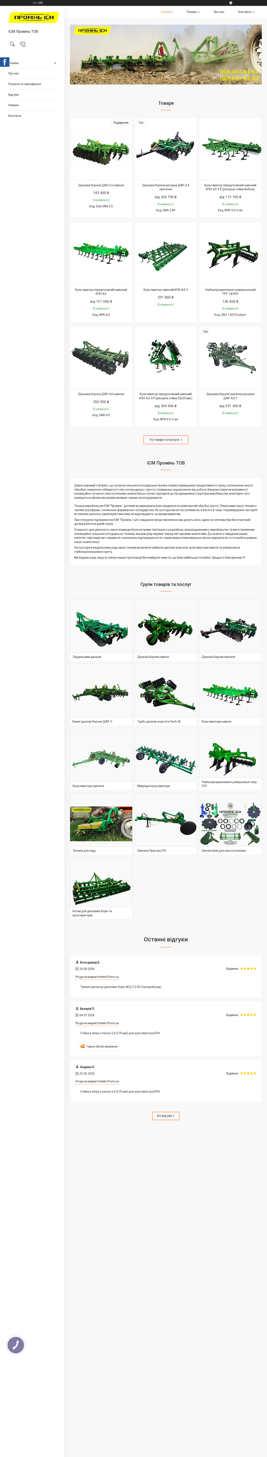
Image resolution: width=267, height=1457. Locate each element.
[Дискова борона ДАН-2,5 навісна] (101, 149)
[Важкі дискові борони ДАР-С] (101, 695)
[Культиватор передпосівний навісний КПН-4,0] (101, 253)
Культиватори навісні (216, 721)
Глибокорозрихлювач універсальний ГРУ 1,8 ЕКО (230, 292)
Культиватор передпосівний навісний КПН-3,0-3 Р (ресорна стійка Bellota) (230, 187)
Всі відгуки (164, 1115)
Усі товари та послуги (164, 439)
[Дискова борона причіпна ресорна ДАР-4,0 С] (230, 358)
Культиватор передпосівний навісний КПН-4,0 (101, 292)
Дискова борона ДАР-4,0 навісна (101, 394)
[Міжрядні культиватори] (166, 759)
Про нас (13, 73)
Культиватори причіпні (88, 786)
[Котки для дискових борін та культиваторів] (101, 889)
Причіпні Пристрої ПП (151, 850)
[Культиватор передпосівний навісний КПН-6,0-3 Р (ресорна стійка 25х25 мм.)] (166, 358)
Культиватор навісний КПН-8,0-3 (166, 289)
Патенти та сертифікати (24, 84)
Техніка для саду (84, 850)
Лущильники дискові (87, 657)
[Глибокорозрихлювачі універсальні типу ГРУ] (230, 759)
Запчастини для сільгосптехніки (224, 850)
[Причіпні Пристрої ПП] (166, 824)
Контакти (14, 115)
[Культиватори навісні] (230, 695)
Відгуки (13, 94)
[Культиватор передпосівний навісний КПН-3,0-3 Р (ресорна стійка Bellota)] (230, 149)
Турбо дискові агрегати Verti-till (158, 721)
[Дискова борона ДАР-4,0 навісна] (101, 358)
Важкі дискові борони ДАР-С (92, 721)
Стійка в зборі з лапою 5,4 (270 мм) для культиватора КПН (120, 1033)
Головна (166, 12)
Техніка (13, 63)
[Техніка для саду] (101, 824)
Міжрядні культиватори (153, 786)
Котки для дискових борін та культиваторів (92, 913)
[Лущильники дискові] (101, 630)
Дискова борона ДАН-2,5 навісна (101, 185)
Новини (13, 105)
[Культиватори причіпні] (101, 759)
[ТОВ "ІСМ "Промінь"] (32, 18)
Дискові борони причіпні (218, 657)
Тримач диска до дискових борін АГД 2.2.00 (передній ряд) (120, 987)
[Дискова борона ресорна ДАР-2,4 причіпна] (166, 149)
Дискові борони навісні (153, 657)
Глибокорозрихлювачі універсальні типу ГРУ (229, 784)
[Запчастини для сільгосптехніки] (230, 824)
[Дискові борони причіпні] (230, 630)
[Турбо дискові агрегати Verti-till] (166, 695)
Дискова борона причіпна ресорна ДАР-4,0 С (230, 396)
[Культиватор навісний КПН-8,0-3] (166, 253)
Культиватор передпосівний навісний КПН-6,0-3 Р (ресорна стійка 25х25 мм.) (165, 396)
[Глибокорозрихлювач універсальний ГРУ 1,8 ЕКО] (230, 253)
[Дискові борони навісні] (166, 630)
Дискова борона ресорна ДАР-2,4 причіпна (165, 187)
